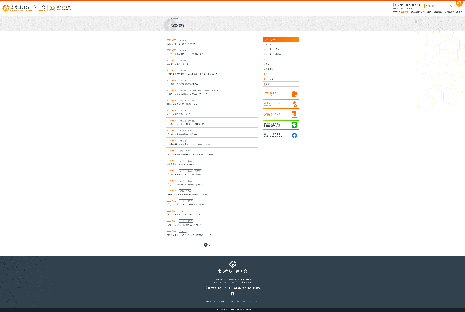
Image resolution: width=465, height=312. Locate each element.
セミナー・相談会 (194, 90)
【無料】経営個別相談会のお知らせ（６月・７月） (189, 224)
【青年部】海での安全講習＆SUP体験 (183, 84)
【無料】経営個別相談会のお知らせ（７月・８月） (189, 94)
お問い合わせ (211, 301)
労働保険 (206, 90)
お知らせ (183, 40)
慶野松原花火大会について (178, 114)
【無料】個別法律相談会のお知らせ (182, 134)
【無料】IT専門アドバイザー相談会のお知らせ (187, 204)
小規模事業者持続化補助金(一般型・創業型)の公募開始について (194, 154)
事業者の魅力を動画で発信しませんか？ (184, 104)
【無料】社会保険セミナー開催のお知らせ (185, 184)
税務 (268, 74)
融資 (268, 84)
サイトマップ (254, 301)
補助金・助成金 (185, 151)
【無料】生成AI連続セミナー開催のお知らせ (186, 54)
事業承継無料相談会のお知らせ (180, 164)
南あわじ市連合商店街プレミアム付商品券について (189, 234)
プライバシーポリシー (237, 301)
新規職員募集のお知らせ (177, 64)
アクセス (222, 301)
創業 (268, 64)
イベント (191, 80)
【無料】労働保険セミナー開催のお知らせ (185, 174)
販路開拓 (215, 90)
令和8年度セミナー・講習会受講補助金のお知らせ (189, 194)
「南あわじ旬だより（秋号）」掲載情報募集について (190, 124)
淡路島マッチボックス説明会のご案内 (183, 214)
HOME (168, 18)
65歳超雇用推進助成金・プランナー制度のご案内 (188, 144)
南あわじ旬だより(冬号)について (181, 44)
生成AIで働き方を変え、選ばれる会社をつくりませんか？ (192, 74)
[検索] (451, 6)
